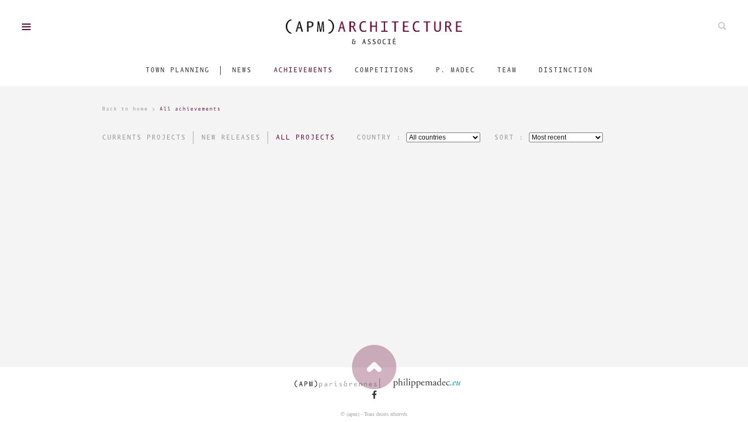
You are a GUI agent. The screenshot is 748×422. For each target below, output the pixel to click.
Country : (378, 138)
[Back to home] (374, 31)
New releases (230, 138)
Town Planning (177, 70)
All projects (305, 138)
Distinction (565, 70)
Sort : (508, 138)
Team (506, 70)
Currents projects (144, 138)
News (241, 70)
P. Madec (455, 70)
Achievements (302, 70)
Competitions (383, 70)
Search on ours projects (722, 26)
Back (374, 367)
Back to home (125, 109)
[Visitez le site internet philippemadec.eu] (430, 383)
